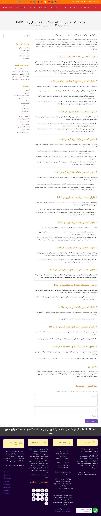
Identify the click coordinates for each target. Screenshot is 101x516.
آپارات (34, 449)
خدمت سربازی (25, 108)
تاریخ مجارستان (25, 50)
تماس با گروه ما (25, 103)
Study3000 (6, 475)
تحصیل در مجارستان (18, 74)
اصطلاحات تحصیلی (24, 98)
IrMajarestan (7, 478)
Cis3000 (5, 472)
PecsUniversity (8, 487)
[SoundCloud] (24, 2)
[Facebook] (59, 2)
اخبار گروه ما (26, 93)
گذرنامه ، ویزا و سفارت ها (22, 119)
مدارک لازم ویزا (25, 129)
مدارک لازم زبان (25, 124)
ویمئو (30, 449)
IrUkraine (6, 490)
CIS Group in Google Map (63, 511)
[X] (56, 2)
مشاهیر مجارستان (24, 53)
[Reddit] (31, 2)
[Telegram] (34, 2)
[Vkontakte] (20, 2)
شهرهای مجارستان (24, 56)
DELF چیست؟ (19, 69)
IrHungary (6, 481)
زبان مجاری (26, 58)
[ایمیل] (17, 2)
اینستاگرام (44, 451)
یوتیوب (39, 449)
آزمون (27, 90)
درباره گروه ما (25, 111)
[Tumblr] (38, 2)
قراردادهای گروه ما (24, 116)
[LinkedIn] (52, 2)
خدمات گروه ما (25, 106)
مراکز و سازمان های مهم (22, 132)
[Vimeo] (27, 2)
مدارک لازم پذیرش (24, 121)
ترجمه (27, 100)
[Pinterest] (41, 2)
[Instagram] (45, 2)
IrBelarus (6, 493)
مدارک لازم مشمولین (23, 127)
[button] (82, 7)
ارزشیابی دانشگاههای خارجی (21, 95)
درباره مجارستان (25, 114)
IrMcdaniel (6, 484)
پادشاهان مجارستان (24, 48)
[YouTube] (48, 2)
